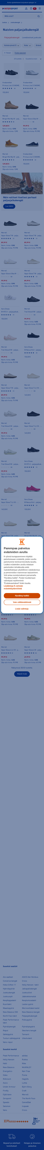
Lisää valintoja (21, 609)
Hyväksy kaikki (22, 596)
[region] (22, 575)
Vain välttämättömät (22, 602)
